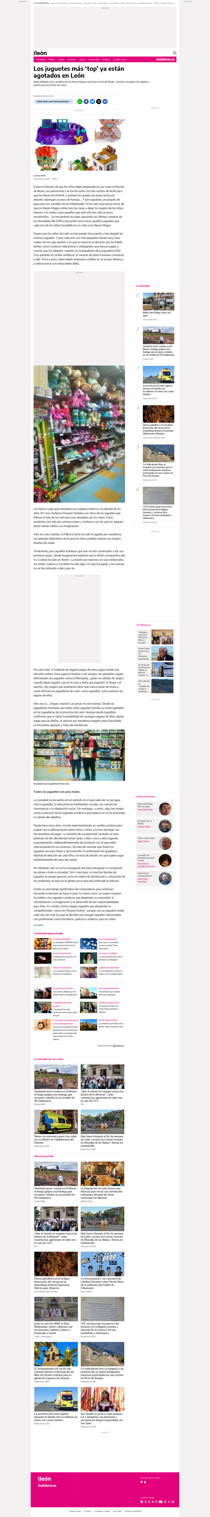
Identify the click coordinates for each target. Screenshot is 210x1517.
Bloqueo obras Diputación (59, 3)
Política (51, 59)
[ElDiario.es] (165, 59)
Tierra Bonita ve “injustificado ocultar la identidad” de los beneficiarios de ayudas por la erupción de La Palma (144, 686)
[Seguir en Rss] (173, 1501)
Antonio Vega (86, 1201)
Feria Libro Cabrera (132, 3)
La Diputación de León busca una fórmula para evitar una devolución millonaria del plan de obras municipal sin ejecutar (101, 1193)
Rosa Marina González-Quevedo (146, 865)
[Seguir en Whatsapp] (169, 1501)
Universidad (93, 59)
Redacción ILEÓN (41, 1146)
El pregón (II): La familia (145, 822)
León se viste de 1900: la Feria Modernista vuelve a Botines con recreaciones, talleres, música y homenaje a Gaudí (53, 1328)
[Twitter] (98, 101)
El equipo (87, 1511)
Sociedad (72, 59)
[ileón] (53, 1479)
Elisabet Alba (39, 1104)
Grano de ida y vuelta (89, 3)
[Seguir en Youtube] (161, 1501)
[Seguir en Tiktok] (165, 1501)
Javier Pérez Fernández (143, 880)
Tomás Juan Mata (150, 319)
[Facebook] (86, 101)
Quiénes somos (75, 1511)
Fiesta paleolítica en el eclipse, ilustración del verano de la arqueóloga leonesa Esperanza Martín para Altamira (52, 1283)
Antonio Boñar (144, 826)
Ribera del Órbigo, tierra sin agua (157, 314)
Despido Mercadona (145, 3)
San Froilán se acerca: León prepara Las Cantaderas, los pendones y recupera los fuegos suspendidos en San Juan (101, 1418)
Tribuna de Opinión (145, 796)
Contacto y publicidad (132, 1511)
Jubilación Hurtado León (168, 3)
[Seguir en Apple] (145, 1482)
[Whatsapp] (79, 101)
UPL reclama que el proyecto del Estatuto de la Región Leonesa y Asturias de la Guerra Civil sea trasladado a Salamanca (100, 1328)
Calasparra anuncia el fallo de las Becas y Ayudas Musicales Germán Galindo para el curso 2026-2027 (143, 637)
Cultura (61, 59)
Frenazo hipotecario (75, 3)
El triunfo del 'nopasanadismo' (145, 874)
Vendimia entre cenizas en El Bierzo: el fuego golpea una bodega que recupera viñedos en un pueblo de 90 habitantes (55, 1096)
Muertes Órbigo (103, 3)
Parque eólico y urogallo (116, 3)
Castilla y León (120, 59)
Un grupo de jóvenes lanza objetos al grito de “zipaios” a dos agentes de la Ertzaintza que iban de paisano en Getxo (144, 670)
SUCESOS (156, 3)
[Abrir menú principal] (174, 53)
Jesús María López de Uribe (45, 1291)
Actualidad (41, 59)
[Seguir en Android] (141, 1482)
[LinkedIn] (105, 101)
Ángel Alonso (143, 841)
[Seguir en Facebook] (149, 1501)
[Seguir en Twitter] (145, 1501)
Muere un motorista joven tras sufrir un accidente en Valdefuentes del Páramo (55, 1139)
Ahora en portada (44, 1156)
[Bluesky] (92, 101)
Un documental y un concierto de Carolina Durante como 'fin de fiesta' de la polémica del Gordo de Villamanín (102, 1283)
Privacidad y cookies (102, 1511)
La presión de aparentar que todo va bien (146, 858)
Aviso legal (117, 1511)
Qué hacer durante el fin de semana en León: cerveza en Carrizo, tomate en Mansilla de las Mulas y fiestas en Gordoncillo (102, 1141)
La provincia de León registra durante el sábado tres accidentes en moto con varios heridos (55, 1417)
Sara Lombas (86, 1291)
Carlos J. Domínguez (42, 1336)
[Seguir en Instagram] (156, 1501)
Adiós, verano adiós (146, 838)
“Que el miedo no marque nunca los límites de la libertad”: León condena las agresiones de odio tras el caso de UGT (102, 1096)
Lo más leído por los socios (48, 1059)
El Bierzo (106, 59)
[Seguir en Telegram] (152, 1501)
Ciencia (82, 59)
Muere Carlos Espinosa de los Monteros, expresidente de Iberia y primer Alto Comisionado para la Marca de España (144, 653)
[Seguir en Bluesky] (141, 1501)
